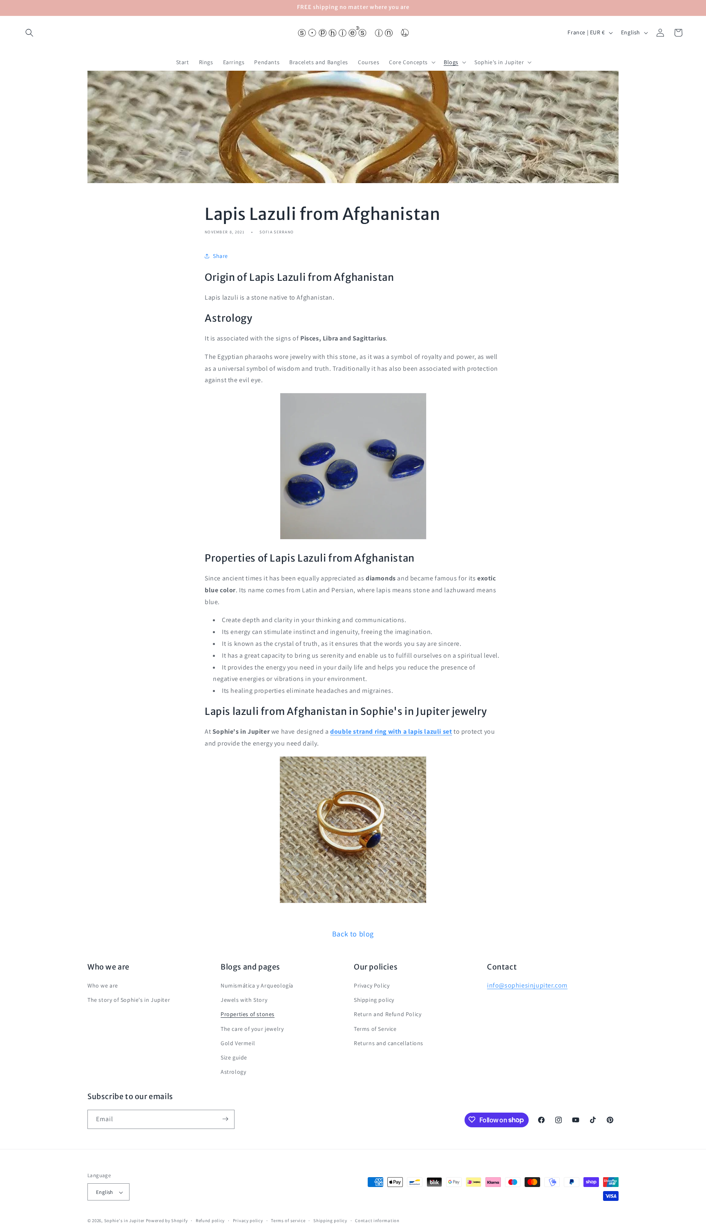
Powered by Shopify (167, 1221)
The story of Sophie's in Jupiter (128, 1000)
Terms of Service (375, 1028)
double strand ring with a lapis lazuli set (391, 731)
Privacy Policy (371, 985)
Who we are (102, 985)
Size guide (234, 1057)
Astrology (233, 1072)
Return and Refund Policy (387, 1014)
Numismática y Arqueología (257, 985)
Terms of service (288, 1220)
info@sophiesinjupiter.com (527, 985)
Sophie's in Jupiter (124, 1221)
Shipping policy (374, 1000)
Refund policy (210, 1220)
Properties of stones (248, 1014)
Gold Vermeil (238, 1043)
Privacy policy (248, 1220)
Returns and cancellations (388, 1043)
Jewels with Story (244, 1000)
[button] (29, 33)
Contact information (377, 1220)
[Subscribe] (225, 1119)
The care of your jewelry (252, 1028)
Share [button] (220, 256)
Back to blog (353, 933)
